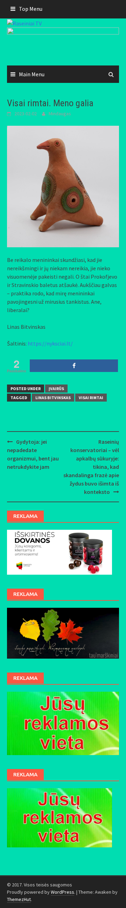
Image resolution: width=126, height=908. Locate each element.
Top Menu (30, 8)
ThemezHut (19, 899)
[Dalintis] (74, 365)
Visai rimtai (91, 397)
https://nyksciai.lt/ (50, 343)
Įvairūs (56, 388)
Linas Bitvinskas (53, 397)
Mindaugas (60, 113)
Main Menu (31, 74)
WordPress (62, 892)
